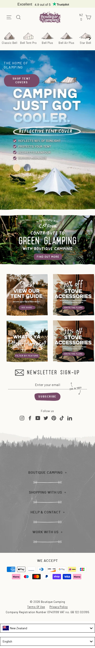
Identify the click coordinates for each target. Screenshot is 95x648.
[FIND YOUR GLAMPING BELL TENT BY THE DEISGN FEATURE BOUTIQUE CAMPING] (27, 341)
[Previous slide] (5, 38)
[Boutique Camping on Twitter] (46, 417)
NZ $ (81, 17)
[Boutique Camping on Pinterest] (53, 417)
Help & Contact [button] (45, 512)
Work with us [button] (45, 532)
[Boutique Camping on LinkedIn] (69, 417)
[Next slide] (90, 38)
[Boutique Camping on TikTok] (61, 417)
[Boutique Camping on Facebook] (30, 417)
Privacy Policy (58, 607)
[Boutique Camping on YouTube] (38, 417)
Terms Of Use (36, 607)
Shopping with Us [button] (45, 492)
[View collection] (27, 294)
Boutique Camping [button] (45, 472)
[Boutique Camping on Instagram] (22, 417)
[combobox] (47, 628)
